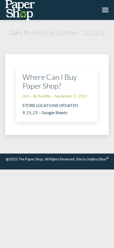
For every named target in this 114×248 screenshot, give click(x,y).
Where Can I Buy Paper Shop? (50, 81)
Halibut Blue (97, 159)
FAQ (26, 96)
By (42, 96)
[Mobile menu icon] (105, 10)
